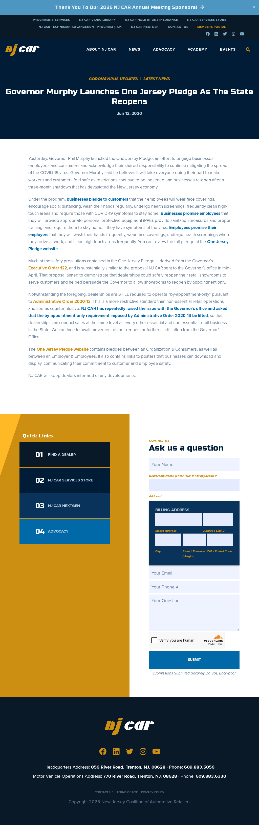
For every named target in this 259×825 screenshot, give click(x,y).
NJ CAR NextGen (145, 27)
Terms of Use (127, 792)
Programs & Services (51, 20)
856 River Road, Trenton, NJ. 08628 (128, 767)
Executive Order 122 (47, 268)
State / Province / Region (194, 553)
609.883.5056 (199, 767)
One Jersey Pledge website (63, 349)
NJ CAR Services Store (206, 20)
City (158, 551)
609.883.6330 (211, 776)
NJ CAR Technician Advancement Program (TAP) (80, 27)
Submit (194, 660)
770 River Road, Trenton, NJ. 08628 (140, 776)
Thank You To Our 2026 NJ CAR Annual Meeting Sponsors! (127, 7)
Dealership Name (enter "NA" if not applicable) (183, 476)
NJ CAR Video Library (97, 20)
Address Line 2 (214, 531)
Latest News (156, 78)
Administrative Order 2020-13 (62, 301)
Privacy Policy (153, 792)
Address (155, 496)
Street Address (166, 531)
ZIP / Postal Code (219, 551)
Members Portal (211, 27)
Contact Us (178, 27)
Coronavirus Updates (113, 78)
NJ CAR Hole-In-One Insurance (151, 20)
